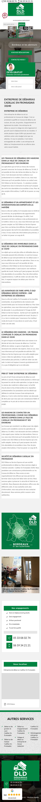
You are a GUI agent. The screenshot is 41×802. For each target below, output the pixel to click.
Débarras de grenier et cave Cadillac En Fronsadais (8, 731)
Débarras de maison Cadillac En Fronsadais (8, 743)
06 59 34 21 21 (26, 1)
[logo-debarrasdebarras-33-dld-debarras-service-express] (20, 9)
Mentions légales (33, 797)
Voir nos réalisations (20, 52)
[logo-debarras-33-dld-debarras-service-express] (20, 770)
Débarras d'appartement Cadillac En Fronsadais (21, 730)
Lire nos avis (12, 798)
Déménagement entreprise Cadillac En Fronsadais (35, 736)
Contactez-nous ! (18, 60)
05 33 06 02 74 (10, 1)
